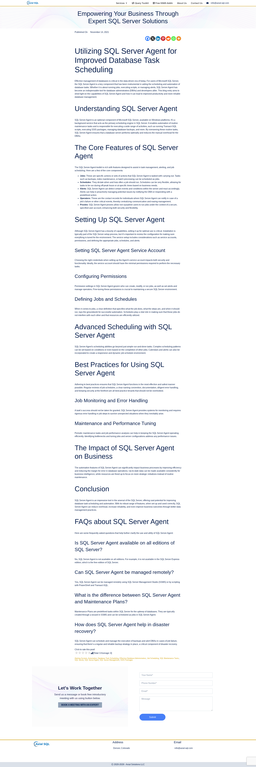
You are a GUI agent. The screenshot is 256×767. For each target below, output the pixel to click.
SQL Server (79, 660)
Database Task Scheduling (108, 658)
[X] (152, 38)
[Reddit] (168, 38)
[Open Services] (126, 3)
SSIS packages (126, 660)
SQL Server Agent (92, 660)
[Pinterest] (163, 38)
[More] (178, 38)
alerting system (81, 658)
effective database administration (133, 658)
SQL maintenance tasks (169, 658)
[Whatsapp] (173, 38)
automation (92, 658)
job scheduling (153, 658)
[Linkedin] (158, 38)
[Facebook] (147, 38)
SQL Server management (109, 660)
